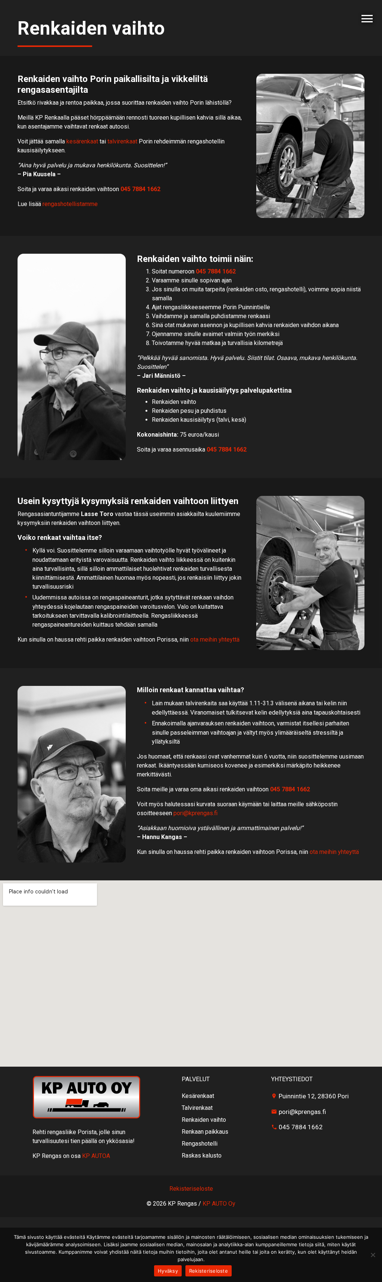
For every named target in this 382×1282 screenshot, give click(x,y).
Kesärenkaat (198, 1095)
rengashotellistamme (70, 204)
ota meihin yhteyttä (214, 639)
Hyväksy (168, 1271)
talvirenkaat (122, 141)
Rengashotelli (199, 1143)
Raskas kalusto (202, 1155)
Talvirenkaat (197, 1107)
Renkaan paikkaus (205, 1131)
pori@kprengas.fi (195, 813)
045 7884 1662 (140, 189)
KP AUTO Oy (219, 1203)
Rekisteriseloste (208, 1271)
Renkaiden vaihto (204, 1119)
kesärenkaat (82, 141)
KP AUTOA (96, 1155)
